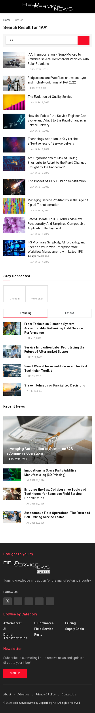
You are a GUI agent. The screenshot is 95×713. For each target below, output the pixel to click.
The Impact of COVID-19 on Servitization (57, 181)
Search (19, 20)
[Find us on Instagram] (29, 601)
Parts (38, 634)
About (7, 694)
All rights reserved (69, 702)
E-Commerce (43, 623)
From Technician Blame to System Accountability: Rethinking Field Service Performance (53, 328)
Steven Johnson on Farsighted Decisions (54, 385)
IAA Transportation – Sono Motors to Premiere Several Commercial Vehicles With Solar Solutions (58, 59)
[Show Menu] (5, 6)
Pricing (70, 623)
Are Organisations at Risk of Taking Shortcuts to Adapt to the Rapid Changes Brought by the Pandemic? (57, 162)
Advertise (23, 694)
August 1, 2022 (37, 88)
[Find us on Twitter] (7, 601)
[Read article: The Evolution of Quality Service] (14, 102)
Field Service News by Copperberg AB (34, 702)
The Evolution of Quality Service (50, 97)
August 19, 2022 (38, 69)
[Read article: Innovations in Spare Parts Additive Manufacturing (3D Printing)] (12, 474)
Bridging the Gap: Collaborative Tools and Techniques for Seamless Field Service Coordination (55, 494)
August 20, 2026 (35, 523)
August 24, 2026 (35, 504)
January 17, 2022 (39, 262)
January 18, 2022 (39, 210)
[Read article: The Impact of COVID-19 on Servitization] (14, 187)
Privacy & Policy (45, 694)
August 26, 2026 (35, 480)
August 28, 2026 (17, 459)
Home (6, 20)
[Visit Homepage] (47, 6)
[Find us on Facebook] (39, 601)
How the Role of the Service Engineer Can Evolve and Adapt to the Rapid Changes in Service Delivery (57, 120)
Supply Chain (74, 629)
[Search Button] (90, 6)
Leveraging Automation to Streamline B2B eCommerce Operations (40, 451)
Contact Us (69, 694)
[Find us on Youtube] (50, 601)
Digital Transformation (15, 636)
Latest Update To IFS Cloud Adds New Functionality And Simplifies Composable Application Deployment (56, 223)
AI (4, 629)
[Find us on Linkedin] (18, 601)
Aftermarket (12, 623)
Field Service (43, 629)
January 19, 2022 (39, 102)
